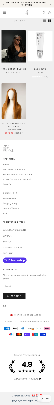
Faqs (5, 213)
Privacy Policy (9, 198)
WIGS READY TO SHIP (14, 169)
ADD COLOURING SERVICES (17, 179)
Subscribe (14, 296)
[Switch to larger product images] (44, 21)
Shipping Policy (10, 203)
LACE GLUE (40, 69)
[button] (40, 378)
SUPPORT (8, 184)
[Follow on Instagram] (4, 306)
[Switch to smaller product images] (49, 21)
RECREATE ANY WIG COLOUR (18, 174)
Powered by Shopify (37, 322)
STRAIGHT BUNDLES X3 (14, 69)
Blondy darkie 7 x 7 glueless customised (13, 127)
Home (6, 164)
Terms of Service (11, 208)
